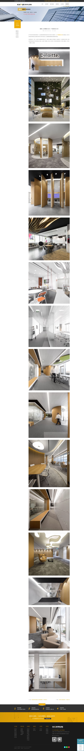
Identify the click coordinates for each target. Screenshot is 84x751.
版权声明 (19, 748)
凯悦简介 (15, 730)
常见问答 (47, 733)
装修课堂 (47, 730)
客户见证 (34, 730)
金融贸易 (28, 730)
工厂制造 (28, 734)
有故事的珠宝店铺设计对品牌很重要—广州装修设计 (39, 699)
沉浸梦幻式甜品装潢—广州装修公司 (64, 699)
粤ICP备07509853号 (27, 748)
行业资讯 (47, 731)
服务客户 (22, 734)
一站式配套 (22, 733)
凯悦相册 (15, 734)
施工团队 (41, 730)
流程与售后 (22, 731)
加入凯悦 (15, 737)
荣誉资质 (15, 733)
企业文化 (15, 731)
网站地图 (15, 748)
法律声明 (22, 748)
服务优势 (22, 730)
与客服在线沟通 (47, 718)
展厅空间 (28, 738)
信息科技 (28, 731)
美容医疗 (28, 733)
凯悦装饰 (24, 4)
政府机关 (28, 737)
